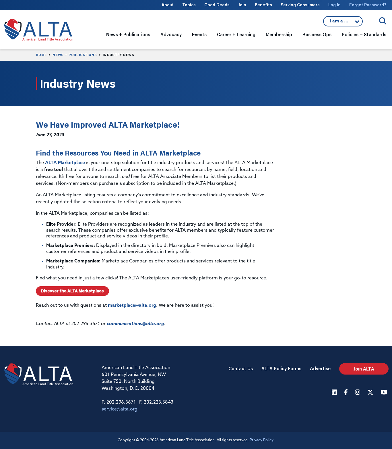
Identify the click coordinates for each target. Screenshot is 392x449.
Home (41, 55)
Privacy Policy (261, 440)
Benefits (263, 4)
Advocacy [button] (171, 34)
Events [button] (199, 34)
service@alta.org (119, 409)
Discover (72, 290)
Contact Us (240, 368)
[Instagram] (358, 393)
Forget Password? (367, 4)
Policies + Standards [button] (364, 34)
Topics (189, 4)
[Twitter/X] (371, 393)
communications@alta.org (135, 324)
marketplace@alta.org (132, 305)
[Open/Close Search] (382, 20)
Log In (334, 4)
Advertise (320, 368)
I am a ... (339, 22)
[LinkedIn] (335, 393)
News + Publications (75, 55)
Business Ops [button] (316, 34)
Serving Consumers (300, 4)
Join (242, 4)
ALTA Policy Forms (281, 368)
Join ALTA (364, 369)
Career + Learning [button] (236, 34)
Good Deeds (217, 4)
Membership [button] (279, 34)
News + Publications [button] (128, 34)
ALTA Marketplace (65, 163)
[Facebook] (346, 393)
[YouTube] (385, 393)
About (168, 4)
